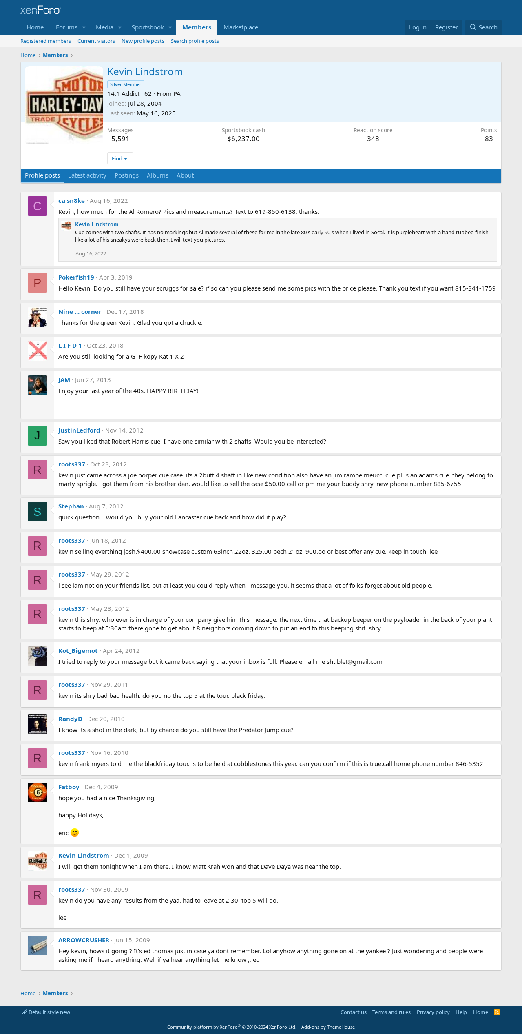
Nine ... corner (80, 311)
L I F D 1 (70, 345)
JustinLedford (79, 430)
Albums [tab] (157, 175)
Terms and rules (391, 1012)
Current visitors (96, 40)
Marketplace (240, 27)
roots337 (71, 464)
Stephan (71, 506)
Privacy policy (433, 1012)
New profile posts (143, 40)
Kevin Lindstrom (97, 224)
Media (104, 27)
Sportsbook (148, 27)
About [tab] (185, 175)
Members (196, 27)
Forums (66, 27)
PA (177, 93)
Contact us (354, 1012)
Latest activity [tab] (87, 175)
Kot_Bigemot (78, 650)
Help (461, 1012)
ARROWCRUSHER (83, 940)
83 (489, 138)
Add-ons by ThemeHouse (328, 1027)
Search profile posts (195, 40)
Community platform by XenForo (231, 1027)
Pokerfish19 (76, 277)
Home (35, 27)
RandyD (70, 718)
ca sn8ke (71, 200)
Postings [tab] (127, 175)
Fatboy (69, 787)
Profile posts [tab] (42, 175)
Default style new (48, 1012)
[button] (84, 27)
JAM (64, 379)
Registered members (45, 40)
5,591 (120, 138)
